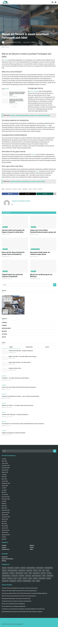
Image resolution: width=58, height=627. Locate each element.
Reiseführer (50, 575)
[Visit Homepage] (5, 2)
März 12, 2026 (13, 103)
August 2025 (5, 472)
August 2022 (5, 519)
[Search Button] (52, 2)
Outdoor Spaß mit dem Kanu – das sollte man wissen (20, 362)
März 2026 (4, 461)
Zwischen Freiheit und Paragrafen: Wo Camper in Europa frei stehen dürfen (17, 94)
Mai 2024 (4, 492)
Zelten (4, 337)
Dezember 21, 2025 (6, 278)
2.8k (10, 407)
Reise (44, 575)
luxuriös (15, 189)
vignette (35, 578)
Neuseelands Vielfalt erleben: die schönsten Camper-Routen (16, 598)
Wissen (40, 189)
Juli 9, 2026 (12, 96)
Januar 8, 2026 (5, 256)
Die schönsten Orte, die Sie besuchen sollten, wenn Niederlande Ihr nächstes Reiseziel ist (23, 423)
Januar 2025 (5, 481)
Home (3, 46)
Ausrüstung (10, 567)
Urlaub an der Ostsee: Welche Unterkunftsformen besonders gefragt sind (16, 101)
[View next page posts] (15, 107)
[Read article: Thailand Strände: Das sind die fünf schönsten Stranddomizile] (15, 266)
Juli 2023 (4, 501)
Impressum (5, 556)
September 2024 (6, 483)
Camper (17, 567)
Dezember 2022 (6, 510)
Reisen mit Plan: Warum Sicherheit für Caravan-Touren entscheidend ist (19, 595)
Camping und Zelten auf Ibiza (15, 368)
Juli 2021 (4, 537)
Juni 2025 (4, 474)
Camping (4, 322)
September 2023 (6, 499)
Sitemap (4, 560)
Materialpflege (19, 573)
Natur (37, 171)
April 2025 (4, 476)
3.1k (11, 416)
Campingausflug (31, 567)
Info (44, 570)
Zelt (34, 580)
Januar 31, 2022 (5, 380)
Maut (26, 573)
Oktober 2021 (5, 532)
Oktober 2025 (5, 470)
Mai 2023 (4, 503)
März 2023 (4, 508)
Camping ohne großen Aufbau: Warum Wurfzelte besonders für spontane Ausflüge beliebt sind (24, 593)
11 (16, 96)
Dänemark (29, 570)
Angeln (4, 567)
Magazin (34, 42)
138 (10, 434)
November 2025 (5, 467)
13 (10, 380)
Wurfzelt (19, 580)
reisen (4, 578)
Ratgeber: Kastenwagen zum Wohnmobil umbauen (13, 433)
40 (9, 398)
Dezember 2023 (6, 496)
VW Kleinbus (42, 578)
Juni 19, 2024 (5, 434)
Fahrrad (35, 570)
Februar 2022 (5, 525)
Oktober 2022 (5, 514)
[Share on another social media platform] (55, 194)
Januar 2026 (5, 463)
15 (37, 256)
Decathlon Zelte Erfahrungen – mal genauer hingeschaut (21, 350)
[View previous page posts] (12, 107)
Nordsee (43, 573)
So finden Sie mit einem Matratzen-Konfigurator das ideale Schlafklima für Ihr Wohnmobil (23, 609)
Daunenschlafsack (12, 570)
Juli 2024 (4, 487)
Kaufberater (5, 573)
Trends (35, 189)
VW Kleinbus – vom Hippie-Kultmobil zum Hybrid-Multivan (15, 378)
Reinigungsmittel (36, 575)
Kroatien (12, 573)
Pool (47, 125)
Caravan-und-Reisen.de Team (13, 42)
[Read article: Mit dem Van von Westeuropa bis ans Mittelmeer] (43, 266)
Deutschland (22, 570)
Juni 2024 (4, 490)
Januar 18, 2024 (26, 42)
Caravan (4, 325)
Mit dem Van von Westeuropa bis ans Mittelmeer (13, 603)
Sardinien (10, 578)
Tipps (30, 189)
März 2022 (4, 523)
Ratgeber (25, 189)
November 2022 (5, 512)
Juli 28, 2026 (33, 256)
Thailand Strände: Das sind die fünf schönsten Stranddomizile (16, 601)
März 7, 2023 (5, 398)
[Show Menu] (55, 2)
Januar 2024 (5, 494)
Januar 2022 (5, 528)
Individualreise (35, 249)
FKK (40, 570)
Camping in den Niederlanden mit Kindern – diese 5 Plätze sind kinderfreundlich (20, 396)
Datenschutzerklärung (7, 558)
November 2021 (5, 530)
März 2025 (4, 479)
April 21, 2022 (5, 407)
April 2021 (4, 539)
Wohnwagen (13, 580)
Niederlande (36, 573)
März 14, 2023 (5, 425)
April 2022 (4, 521)
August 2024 (5, 485)
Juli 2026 (4, 458)
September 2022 (6, 516)
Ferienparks (8, 189)
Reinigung (28, 575)
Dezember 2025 (6, 465)
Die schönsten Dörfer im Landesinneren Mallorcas (13, 606)
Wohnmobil (5, 580)
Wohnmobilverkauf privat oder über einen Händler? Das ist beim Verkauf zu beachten (22, 611)
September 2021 (6, 534)
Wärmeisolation (27, 580)
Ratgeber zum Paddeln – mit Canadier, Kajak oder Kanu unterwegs (22, 356)
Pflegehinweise (6, 575)
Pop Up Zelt (15, 575)
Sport (15, 578)
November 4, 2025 (34, 278)
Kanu (48, 570)
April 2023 (4, 505)
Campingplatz (40, 567)
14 (10, 425)
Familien (33, 154)
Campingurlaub (48, 567)
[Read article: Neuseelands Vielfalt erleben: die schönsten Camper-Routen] (43, 244)
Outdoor (4, 334)
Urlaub (5, 60)
